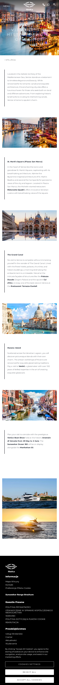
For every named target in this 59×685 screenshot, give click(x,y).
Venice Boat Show (16, 438)
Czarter (8, 637)
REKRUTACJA (12, 622)
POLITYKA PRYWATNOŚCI (18, 607)
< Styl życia (10, 60)
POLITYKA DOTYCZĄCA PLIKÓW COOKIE (25, 619)
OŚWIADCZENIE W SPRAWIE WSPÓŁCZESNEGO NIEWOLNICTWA (29, 611)
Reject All (29, 672)
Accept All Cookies (29, 680)
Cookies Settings (29, 664)
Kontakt (9, 585)
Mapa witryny (12, 581)
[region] (29, 665)
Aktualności (11, 640)
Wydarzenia (11, 643)
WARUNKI (10, 616)
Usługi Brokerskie (14, 634)
